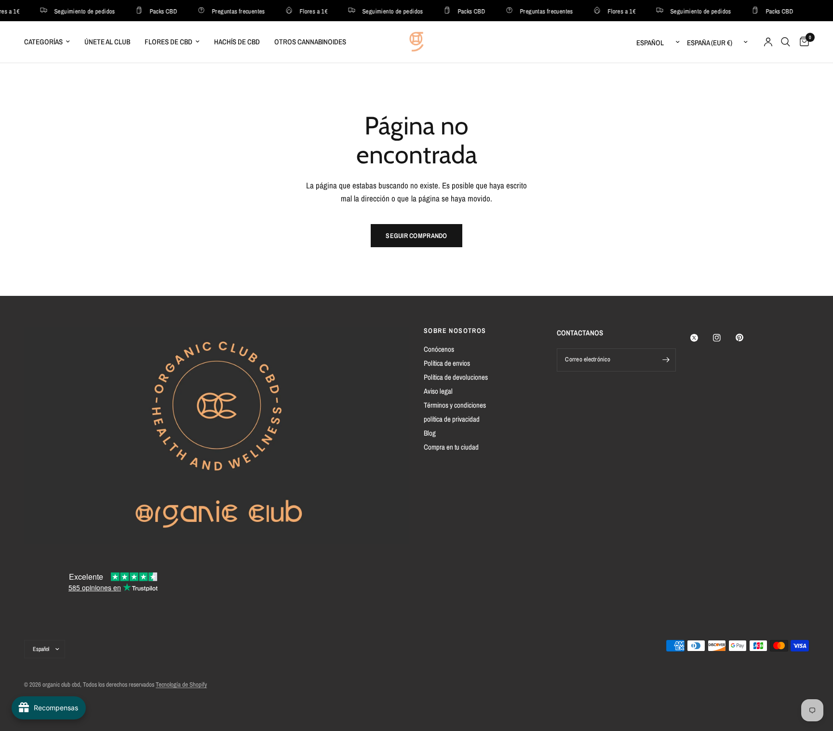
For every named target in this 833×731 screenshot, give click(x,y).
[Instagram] (723, 337)
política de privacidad (452, 419)
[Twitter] (701, 337)
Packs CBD (160, 10)
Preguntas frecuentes (234, 10)
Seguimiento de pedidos (81, 10)
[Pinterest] (746, 337)
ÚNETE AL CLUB (107, 42)
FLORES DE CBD (168, 42)
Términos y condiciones (455, 405)
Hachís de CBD (237, 42)
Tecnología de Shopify (181, 684)
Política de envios (447, 363)
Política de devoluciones (456, 377)
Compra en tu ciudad (451, 447)
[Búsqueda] (785, 42)
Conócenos (439, 349)
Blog (430, 433)
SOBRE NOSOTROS (455, 330)
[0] (802, 42)
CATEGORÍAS (43, 42)
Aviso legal (438, 391)
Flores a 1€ (310, 10)
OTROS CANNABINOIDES (310, 42)
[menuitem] (50, 42)
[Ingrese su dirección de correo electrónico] (666, 360)
